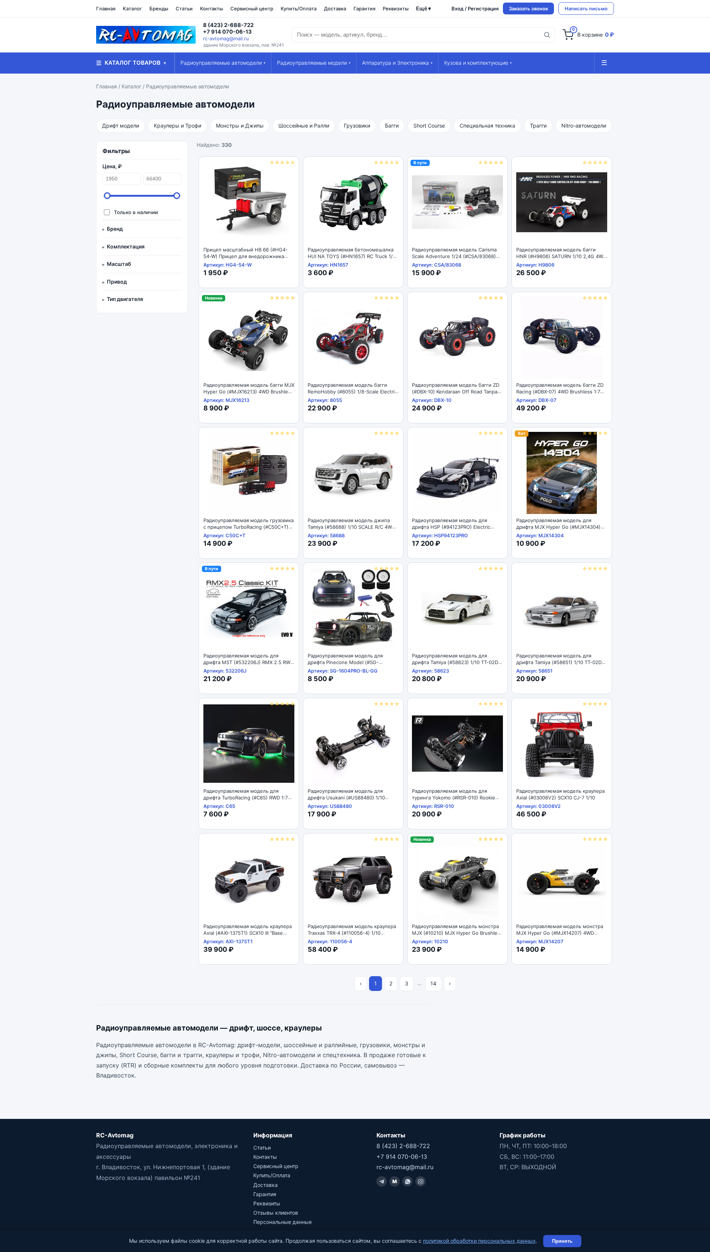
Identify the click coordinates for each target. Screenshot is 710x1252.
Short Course (429, 125)
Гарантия (364, 8)
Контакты (211, 8)
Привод (117, 281)
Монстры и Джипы (240, 125)
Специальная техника (487, 125)
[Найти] (547, 35)
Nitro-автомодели (583, 125)
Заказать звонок (528, 8)
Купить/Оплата (299, 8)
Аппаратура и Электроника (397, 63)
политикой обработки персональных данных (479, 1241)
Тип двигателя (125, 299)
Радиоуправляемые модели (314, 63)
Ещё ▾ (423, 8)
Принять (562, 1241)
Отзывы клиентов (275, 1212)
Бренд (115, 229)
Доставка (335, 8)
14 (433, 983)
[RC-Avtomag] (146, 35)
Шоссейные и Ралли (303, 125)
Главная (105, 8)
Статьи (184, 8)
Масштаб (119, 264)
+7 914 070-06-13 (227, 31)
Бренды (158, 8)
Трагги (538, 125)
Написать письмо (586, 8)
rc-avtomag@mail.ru (226, 38)
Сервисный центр (251, 8)
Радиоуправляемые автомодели (223, 63)
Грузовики (357, 125)
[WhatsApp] (407, 1181)
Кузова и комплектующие (478, 63)
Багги (392, 125)
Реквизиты (396, 8)
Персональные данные (282, 1222)
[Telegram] (381, 1181)
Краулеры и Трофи (177, 125)
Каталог (132, 8)
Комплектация (126, 246)
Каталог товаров (131, 63)
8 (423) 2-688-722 (228, 25)
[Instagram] (420, 1181)
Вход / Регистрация (475, 8)
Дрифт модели (120, 125)
